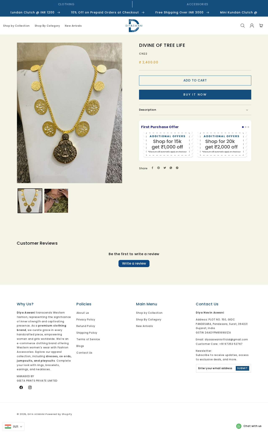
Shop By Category (148, 319)
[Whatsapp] (171, 168)
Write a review (134, 263)
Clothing (66, 4)
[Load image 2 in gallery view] (56, 201)
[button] (242, 25)
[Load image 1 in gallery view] (30, 201)
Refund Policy (85, 326)
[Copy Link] (177, 168)
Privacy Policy (85, 319)
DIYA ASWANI (36, 414)
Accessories (197, 4)
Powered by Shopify (58, 414)
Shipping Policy (86, 333)
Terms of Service (88, 339)
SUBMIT (242, 368)
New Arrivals (144, 326)
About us (82, 313)
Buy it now (195, 94)
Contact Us (84, 352)
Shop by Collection (149, 313)
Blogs (80, 346)
